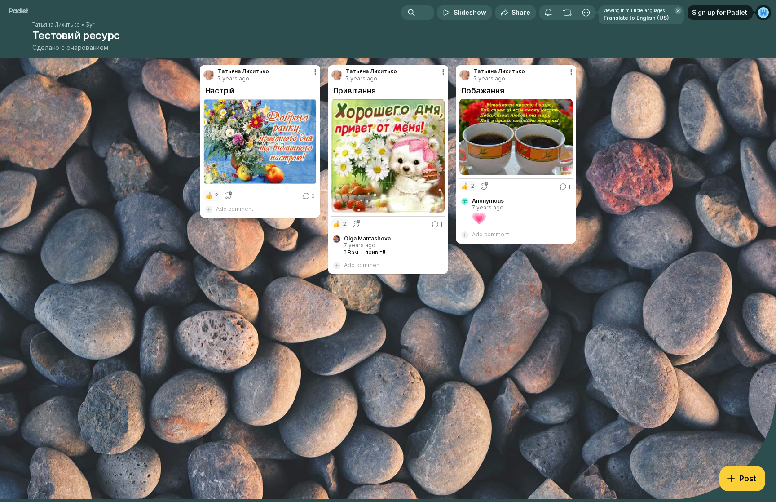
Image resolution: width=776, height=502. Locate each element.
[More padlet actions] (586, 12)
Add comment (234, 208)
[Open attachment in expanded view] (260, 141)
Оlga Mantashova (367, 238)
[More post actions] (315, 72)
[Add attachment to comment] (209, 209)
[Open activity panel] (548, 12)
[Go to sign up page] (763, 12)
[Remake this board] (567, 12)
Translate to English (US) (636, 17)
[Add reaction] (228, 195)
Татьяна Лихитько (56, 25)
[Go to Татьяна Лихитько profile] (208, 75)
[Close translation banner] (678, 10)
